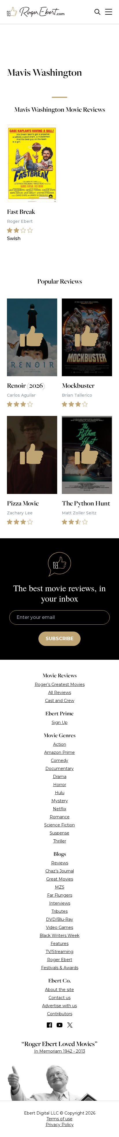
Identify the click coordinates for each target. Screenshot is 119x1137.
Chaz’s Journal (59, 871)
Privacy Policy (60, 1124)
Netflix (59, 808)
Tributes (59, 911)
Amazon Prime (59, 752)
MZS (59, 887)
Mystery (59, 800)
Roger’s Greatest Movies (60, 684)
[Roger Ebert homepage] (36, 12)
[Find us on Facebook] (49, 1025)
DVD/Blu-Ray (59, 919)
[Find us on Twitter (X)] (69, 1025)
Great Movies (59, 879)
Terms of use (59, 1118)
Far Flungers (59, 895)
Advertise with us (59, 1005)
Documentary (59, 768)
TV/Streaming (59, 951)
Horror (59, 784)
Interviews (59, 903)
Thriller (59, 841)
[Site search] (97, 12)
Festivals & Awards (59, 967)
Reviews (59, 863)
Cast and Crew (59, 700)
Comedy (59, 760)
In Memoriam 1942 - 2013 (59, 1051)
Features (59, 943)
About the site (59, 989)
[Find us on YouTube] (60, 1025)
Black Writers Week (59, 935)
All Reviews (59, 692)
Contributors (59, 1013)
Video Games (59, 927)
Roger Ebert (59, 959)
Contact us (59, 997)
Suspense (59, 833)
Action (59, 744)
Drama (59, 776)
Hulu (59, 792)
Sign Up (60, 722)
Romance (60, 817)
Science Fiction (59, 825)
